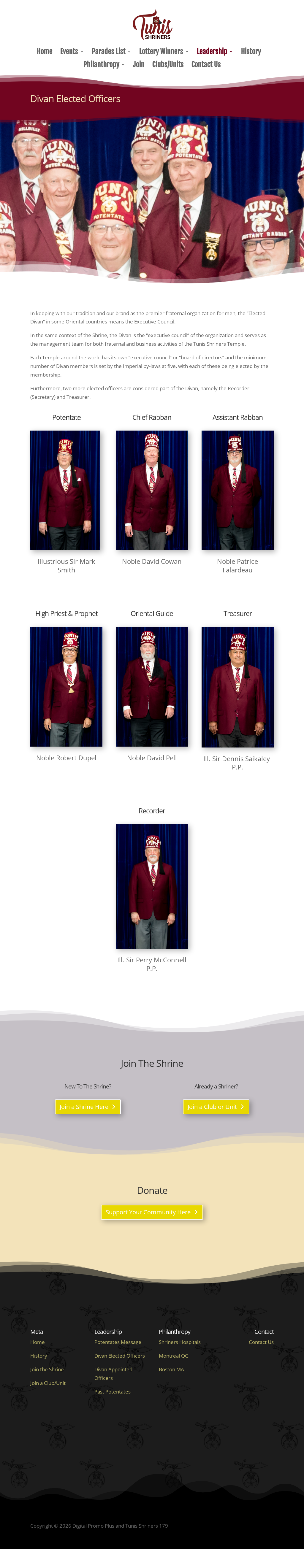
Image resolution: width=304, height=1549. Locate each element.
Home (45, 52)
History (251, 52)
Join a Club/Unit (48, 1383)
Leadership (212, 52)
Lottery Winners (161, 52)
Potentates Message (117, 1342)
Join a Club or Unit (212, 1107)
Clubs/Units (168, 65)
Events (69, 52)
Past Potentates (112, 1391)
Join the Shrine (47, 1369)
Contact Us (206, 65)
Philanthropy (101, 65)
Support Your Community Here (148, 1212)
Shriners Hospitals (180, 1342)
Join (139, 65)
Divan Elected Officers (119, 1355)
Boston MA (171, 1369)
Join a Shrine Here (84, 1107)
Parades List (109, 52)
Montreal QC (173, 1355)
